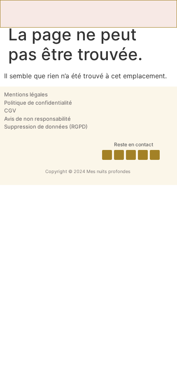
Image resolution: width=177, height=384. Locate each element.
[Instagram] (119, 155)
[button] (88, 14)
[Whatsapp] (131, 155)
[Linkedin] (143, 155)
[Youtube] (155, 155)
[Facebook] (107, 155)
